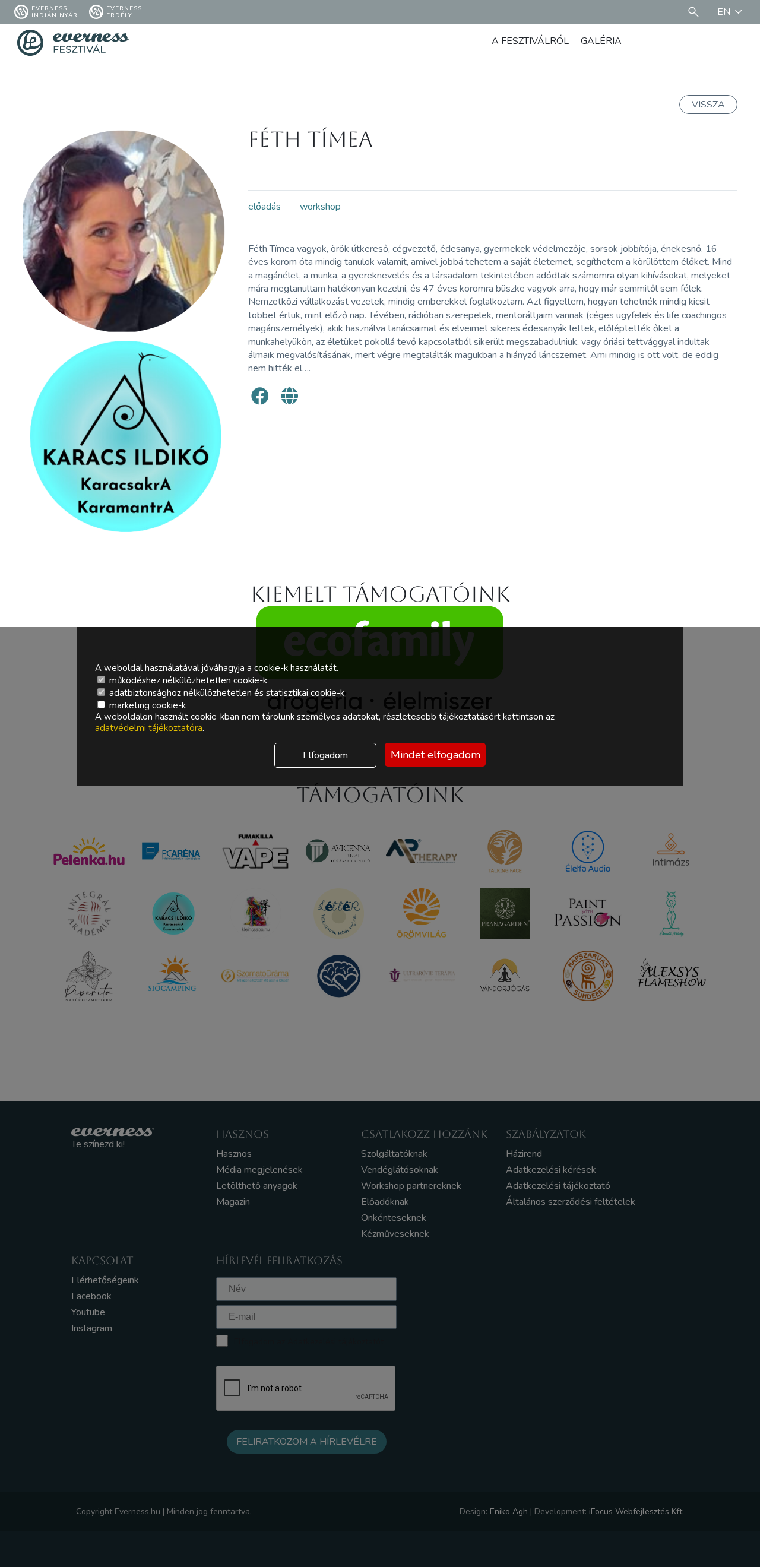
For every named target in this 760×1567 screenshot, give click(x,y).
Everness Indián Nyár (54, 12)
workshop (320, 206)
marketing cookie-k (146, 705)
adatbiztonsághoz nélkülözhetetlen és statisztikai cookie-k (225, 693)
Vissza (708, 104)
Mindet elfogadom (435, 755)
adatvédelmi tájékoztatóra (148, 728)
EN (723, 11)
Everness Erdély (124, 12)
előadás (264, 206)
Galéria (601, 41)
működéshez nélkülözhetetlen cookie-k (187, 680)
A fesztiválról (530, 41)
